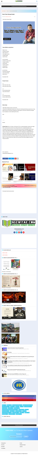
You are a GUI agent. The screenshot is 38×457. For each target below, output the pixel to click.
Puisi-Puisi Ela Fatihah (28, 171)
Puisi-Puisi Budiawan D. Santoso (18, 171)
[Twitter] (17, 232)
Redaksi (21, 412)
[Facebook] (14, 232)
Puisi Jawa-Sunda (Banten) (5, 412)
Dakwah (12, 406)
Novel (26, 409)
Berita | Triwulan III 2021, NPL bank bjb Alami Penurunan (16, 369)
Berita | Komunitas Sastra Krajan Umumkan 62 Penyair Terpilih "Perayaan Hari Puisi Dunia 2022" (10, 186)
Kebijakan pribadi (22, 444)
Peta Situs (2, 444)
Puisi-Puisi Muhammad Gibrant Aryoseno (18, 181)
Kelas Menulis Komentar (19, 425)
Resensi (26, 412)
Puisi (34, 16)
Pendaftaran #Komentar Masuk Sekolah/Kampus (19, 6)
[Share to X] (11, 158)
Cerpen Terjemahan (5, 406)
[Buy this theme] (19, 385)
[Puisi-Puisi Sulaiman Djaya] (30, 176)
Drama (16, 406)
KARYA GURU (4, 252)
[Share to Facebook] (5, 158)
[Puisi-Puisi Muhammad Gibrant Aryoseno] (19, 176)
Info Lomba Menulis (27, 406)
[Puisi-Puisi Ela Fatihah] (30, 167)
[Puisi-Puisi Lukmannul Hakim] (7, 176)
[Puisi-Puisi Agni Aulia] (7, 167)
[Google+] (19, 232)
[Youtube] (23, 232)
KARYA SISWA (4, 255)
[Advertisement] (19, 241)
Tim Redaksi (3, 448)
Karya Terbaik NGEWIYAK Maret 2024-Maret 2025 (9, 409)
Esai (20, 406)
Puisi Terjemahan (15, 412)
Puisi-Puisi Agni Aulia (5, 171)
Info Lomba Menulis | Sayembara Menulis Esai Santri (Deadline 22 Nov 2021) (19, 365)
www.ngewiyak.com (19, 453)
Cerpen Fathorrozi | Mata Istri (29, 185)
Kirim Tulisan (9, 352)
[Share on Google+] (15, 158)
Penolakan (3, 446)
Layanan (21, 446)
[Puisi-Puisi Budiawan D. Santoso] (19, 167)
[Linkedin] (21, 232)
